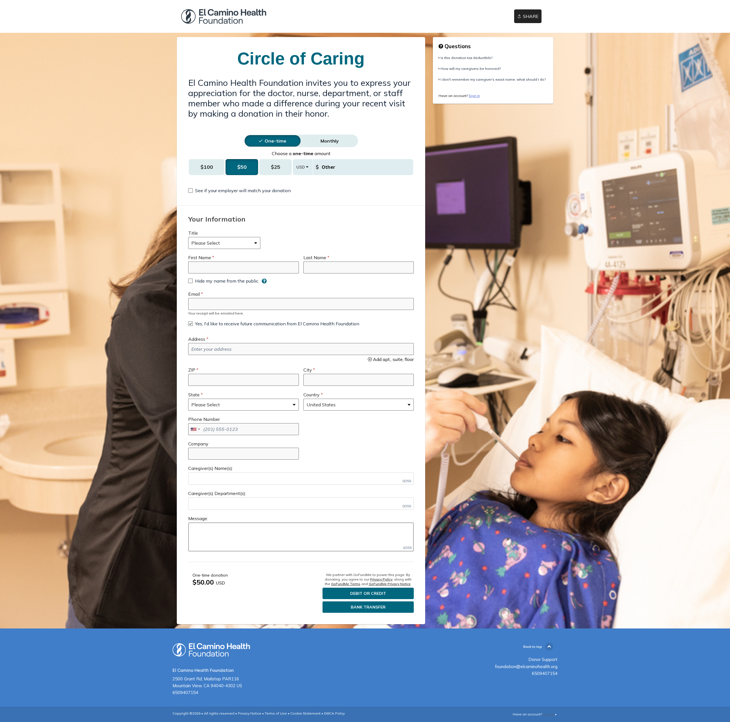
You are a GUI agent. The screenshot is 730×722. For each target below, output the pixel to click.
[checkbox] (239, 190)
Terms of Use (276, 713)
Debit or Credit (368, 593)
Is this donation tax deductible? (466, 58)
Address (196, 339)
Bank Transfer (368, 607)
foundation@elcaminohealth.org (526, 666)
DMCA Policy (334, 713)
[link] (223, 16)
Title (193, 233)
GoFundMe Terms (345, 584)
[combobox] (195, 429)
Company (198, 444)
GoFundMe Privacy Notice (390, 584)
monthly (330, 141)
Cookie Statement (305, 713)
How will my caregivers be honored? (471, 68)
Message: (198, 518)
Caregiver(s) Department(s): (217, 493)
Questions (457, 46)
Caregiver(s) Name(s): (210, 468)
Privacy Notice (249, 713)
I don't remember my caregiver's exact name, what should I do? (493, 79)
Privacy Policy (381, 579)
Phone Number (204, 419)
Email (194, 294)
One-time (275, 141)
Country (311, 394)
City (307, 370)
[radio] (275, 141)
